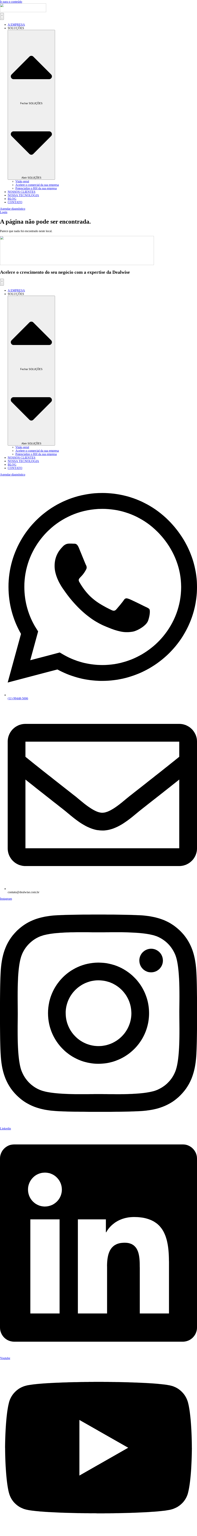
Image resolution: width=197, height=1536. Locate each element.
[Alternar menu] (2, 16)
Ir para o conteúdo (11, 1)
